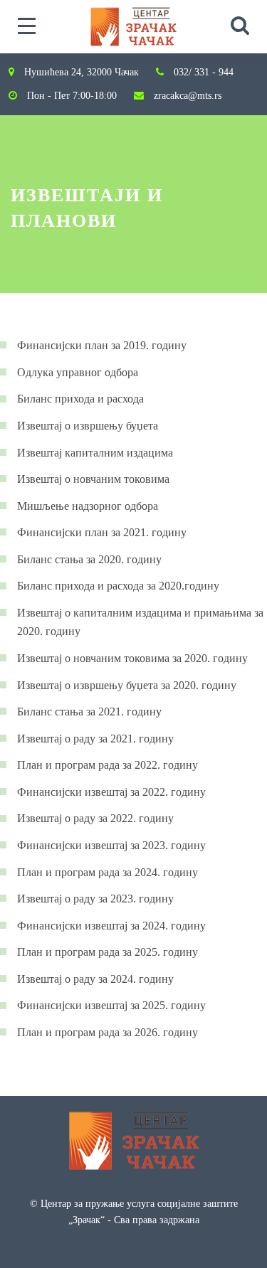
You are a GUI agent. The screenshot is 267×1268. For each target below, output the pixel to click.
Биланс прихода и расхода (80, 399)
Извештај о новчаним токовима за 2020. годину (132, 658)
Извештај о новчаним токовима (93, 479)
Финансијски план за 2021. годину (102, 532)
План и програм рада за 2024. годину (107, 872)
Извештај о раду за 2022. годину (95, 818)
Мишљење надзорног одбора (87, 506)
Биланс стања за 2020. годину (89, 559)
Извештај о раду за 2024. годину (95, 979)
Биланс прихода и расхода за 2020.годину (118, 586)
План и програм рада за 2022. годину (107, 765)
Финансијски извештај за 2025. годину (111, 1005)
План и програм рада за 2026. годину (107, 1032)
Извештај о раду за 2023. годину (95, 899)
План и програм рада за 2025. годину (107, 952)
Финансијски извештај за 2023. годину (111, 845)
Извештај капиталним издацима (95, 453)
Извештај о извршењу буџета (87, 426)
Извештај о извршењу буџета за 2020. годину (126, 685)
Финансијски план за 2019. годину (102, 345)
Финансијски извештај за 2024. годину (111, 926)
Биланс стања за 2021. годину (89, 711)
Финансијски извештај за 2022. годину (111, 792)
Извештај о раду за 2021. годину (95, 738)
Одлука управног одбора (77, 372)
